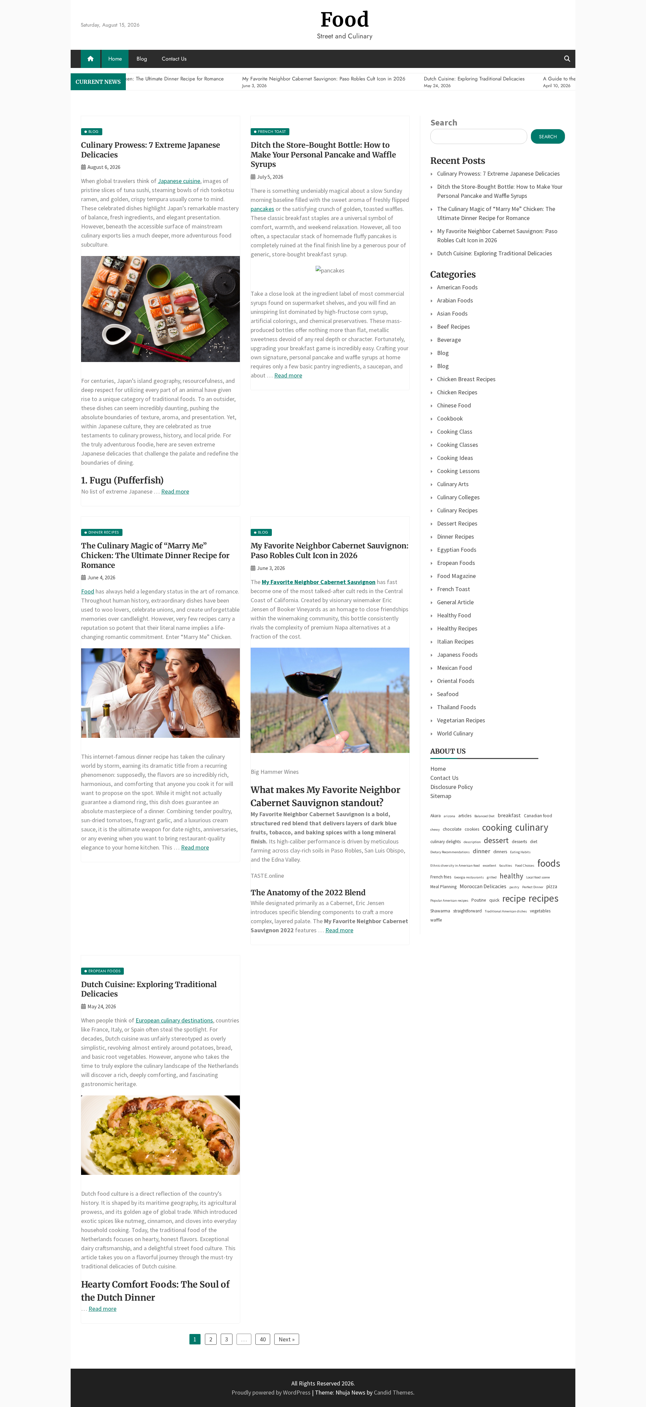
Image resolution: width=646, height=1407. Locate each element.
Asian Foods (452, 313)
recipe (514, 898)
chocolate (452, 829)
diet (533, 841)
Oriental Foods (455, 681)
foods (548, 863)
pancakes (262, 209)
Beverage (449, 340)
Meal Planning (443, 887)
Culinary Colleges (458, 497)
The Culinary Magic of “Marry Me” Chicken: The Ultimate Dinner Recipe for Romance (155, 555)
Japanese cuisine (179, 181)
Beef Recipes (453, 326)
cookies (472, 829)
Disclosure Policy (451, 787)
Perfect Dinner (532, 887)
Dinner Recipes (455, 536)
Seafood (448, 694)
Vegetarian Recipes (461, 720)
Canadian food (538, 816)
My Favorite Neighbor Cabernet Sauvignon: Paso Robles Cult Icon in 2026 (329, 550)
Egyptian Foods (456, 549)
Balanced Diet (484, 816)
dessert (496, 840)
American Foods (457, 287)
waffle (436, 920)
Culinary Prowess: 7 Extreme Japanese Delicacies (498, 173)
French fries (440, 877)
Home (115, 59)
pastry (514, 887)
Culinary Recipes (457, 510)
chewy (435, 829)
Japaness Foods (457, 654)
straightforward (467, 911)
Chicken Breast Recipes (466, 379)
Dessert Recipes (457, 523)
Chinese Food (454, 405)
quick (494, 900)
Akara (435, 816)
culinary (531, 827)
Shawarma (440, 911)
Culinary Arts (453, 484)
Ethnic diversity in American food (455, 865)
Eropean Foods (456, 563)
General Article (455, 602)
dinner (481, 851)
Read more (175, 491)
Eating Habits (520, 852)
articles (464, 816)
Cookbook (450, 418)
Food (344, 19)
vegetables (540, 911)
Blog (142, 59)
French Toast (453, 589)
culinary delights (445, 841)
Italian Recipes (455, 641)
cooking (497, 827)
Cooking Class (454, 431)
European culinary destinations (174, 1020)
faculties (505, 865)
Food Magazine (456, 576)
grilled (492, 877)
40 (263, 1339)
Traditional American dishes (506, 911)
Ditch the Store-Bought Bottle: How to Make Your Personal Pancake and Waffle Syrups (323, 154)
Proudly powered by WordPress (271, 1392)
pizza (551, 886)
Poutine (478, 900)
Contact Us (174, 59)
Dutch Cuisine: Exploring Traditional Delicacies (494, 253)
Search (443, 122)
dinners (500, 852)
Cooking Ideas (455, 458)
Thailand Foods (456, 707)
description (472, 842)
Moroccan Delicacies (483, 886)
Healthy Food (454, 615)
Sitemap (440, 796)
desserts (519, 841)
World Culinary (455, 733)
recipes (544, 898)
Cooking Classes (457, 444)
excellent (489, 865)
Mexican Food (454, 668)
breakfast (509, 815)
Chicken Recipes (457, 392)
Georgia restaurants (469, 877)
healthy (511, 875)
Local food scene (538, 877)
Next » (287, 1339)
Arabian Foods (455, 300)
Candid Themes (393, 1392)
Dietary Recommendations (450, 852)
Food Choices (524, 865)
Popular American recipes (449, 900)
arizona (449, 816)
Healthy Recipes (457, 628)
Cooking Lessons (458, 471)
